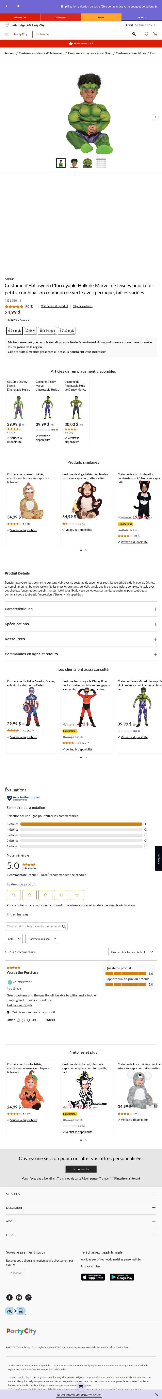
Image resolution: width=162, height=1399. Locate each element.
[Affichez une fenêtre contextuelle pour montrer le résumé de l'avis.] (34, 731)
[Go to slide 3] (87, 163)
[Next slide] (155, 6)
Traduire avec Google (19, 1005)
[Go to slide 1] (61, 163)
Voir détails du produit (54, 306)
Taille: (10, 320)
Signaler (50, 1020)
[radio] (14, 330)
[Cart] (155, 34)
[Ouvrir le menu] (7, 34)
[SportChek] (60, 17)
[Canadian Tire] (20, 17)
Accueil (10, 53)
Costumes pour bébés (131, 53)
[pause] (18, 6)
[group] (135, 523)
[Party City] (142, 17)
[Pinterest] (19, 1297)
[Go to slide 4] (101, 163)
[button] (134, 34)
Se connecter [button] (81, 1169)
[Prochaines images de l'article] (155, 117)
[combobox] (135, 952)
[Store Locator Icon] (7, 25)
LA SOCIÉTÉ (14, 1207)
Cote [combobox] (10, 938)
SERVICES (13, 1194)
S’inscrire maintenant (127, 1178)
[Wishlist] (147, 34)
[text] (18, 431)
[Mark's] (101, 17)
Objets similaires (82, 306)
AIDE (9, 1221)
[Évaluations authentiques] (24, 798)
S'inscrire (15, 1273)
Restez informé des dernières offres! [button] (79, 1395)
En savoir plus (90, 1266)
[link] (20, 306)
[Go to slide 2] (74, 163)
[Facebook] (9, 1297)
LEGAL (10, 1235)
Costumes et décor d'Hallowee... (41, 53)
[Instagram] (28, 1297)
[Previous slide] (7, 6)
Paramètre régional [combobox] (39, 938)
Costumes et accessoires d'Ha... (90, 53)
